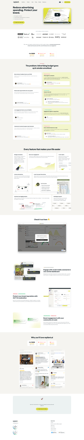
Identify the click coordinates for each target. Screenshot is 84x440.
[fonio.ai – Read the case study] (26, 34)
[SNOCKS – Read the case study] (20, 34)
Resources (44, 2)
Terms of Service (53, 428)
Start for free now (19, 22)
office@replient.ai (15, 423)
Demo (32, 2)
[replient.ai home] (16, 2)
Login (62, 2)
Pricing (36, 2)
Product (28, 2)
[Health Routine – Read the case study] (20, 37)
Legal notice (52, 425)
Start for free (67, 2)
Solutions (23, 2)
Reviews (39, 2)
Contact (52, 422)
